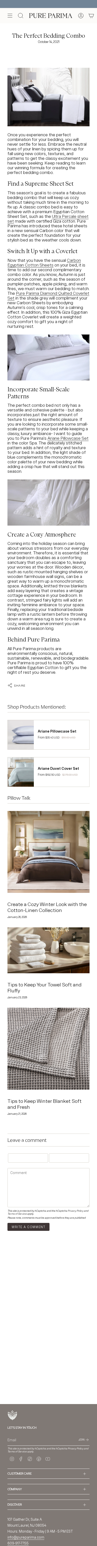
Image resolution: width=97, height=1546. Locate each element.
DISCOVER (14, 1504)
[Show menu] (10, 15)
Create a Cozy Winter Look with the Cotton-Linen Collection (47, 907)
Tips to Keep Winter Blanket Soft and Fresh (44, 1104)
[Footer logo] (12, 1415)
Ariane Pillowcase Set (68, 438)
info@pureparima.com (25, 1537)
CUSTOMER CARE (19, 1473)
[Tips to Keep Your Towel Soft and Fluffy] (48, 950)
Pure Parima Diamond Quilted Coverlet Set (48, 295)
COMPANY (14, 1489)
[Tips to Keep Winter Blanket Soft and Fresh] (48, 1049)
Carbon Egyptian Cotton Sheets (44, 262)
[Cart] (91, 15)
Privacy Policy (75, 1210)
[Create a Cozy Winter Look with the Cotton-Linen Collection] (48, 852)
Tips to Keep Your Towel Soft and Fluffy (44, 987)
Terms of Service (17, 1213)
